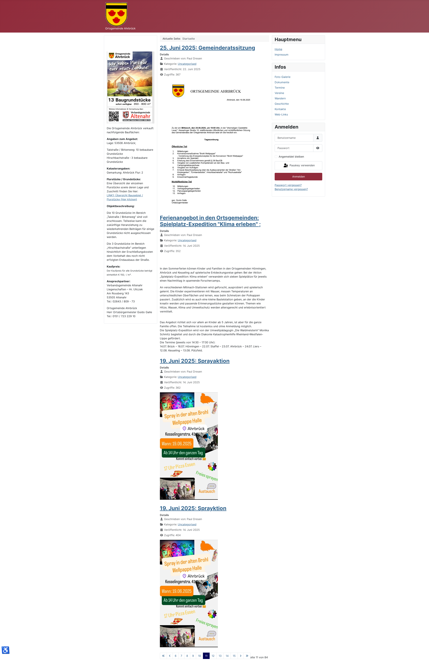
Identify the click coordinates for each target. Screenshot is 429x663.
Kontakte (280, 109)
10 (199, 655)
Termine (280, 87)
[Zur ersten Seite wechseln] (163, 656)
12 (213, 655)
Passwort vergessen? (288, 185)
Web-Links (281, 114)
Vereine (279, 93)
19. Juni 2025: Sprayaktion (195, 361)
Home (278, 49)
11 (206, 655)
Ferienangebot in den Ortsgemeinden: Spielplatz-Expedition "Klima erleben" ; (210, 220)
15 (234, 655)
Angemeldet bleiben (291, 156)
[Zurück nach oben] (423, 656)
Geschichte (282, 103)
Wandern (280, 98)
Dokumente (282, 82)
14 (227, 655)
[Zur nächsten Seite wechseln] (241, 656)
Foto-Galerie (282, 77)
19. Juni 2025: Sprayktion (193, 508)
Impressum (281, 54)
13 (220, 655)
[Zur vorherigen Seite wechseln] (170, 656)
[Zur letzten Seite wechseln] (247, 656)
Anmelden (298, 176)
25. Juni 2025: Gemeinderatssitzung (207, 47)
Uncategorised (187, 63)
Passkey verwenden (302, 165)
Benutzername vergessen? (291, 189)
